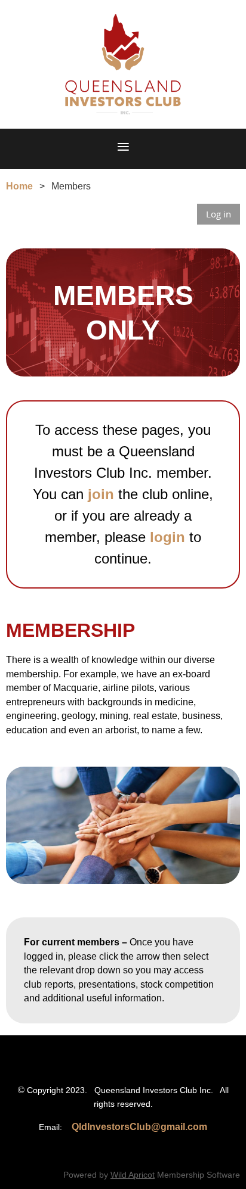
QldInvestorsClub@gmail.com (139, 1127)
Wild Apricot (132, 1174)
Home (19, 186)
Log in (218, 214)
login (167, 537)
